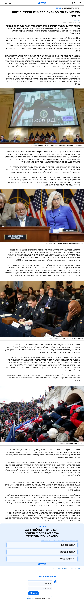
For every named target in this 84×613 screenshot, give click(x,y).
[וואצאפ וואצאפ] (10, 3)
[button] (73, 3)
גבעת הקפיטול (66, 568)
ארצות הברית (57, 568)
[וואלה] (42, 3)
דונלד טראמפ (76, 568)
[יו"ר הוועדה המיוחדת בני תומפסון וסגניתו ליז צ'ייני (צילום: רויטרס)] (42, 217)
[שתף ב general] (6, 3)
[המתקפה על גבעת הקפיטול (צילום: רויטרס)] (42, 416)
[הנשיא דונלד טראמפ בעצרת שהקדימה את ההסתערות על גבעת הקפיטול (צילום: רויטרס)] (42, 118)
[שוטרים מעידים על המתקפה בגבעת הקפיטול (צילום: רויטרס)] (42, 311)
